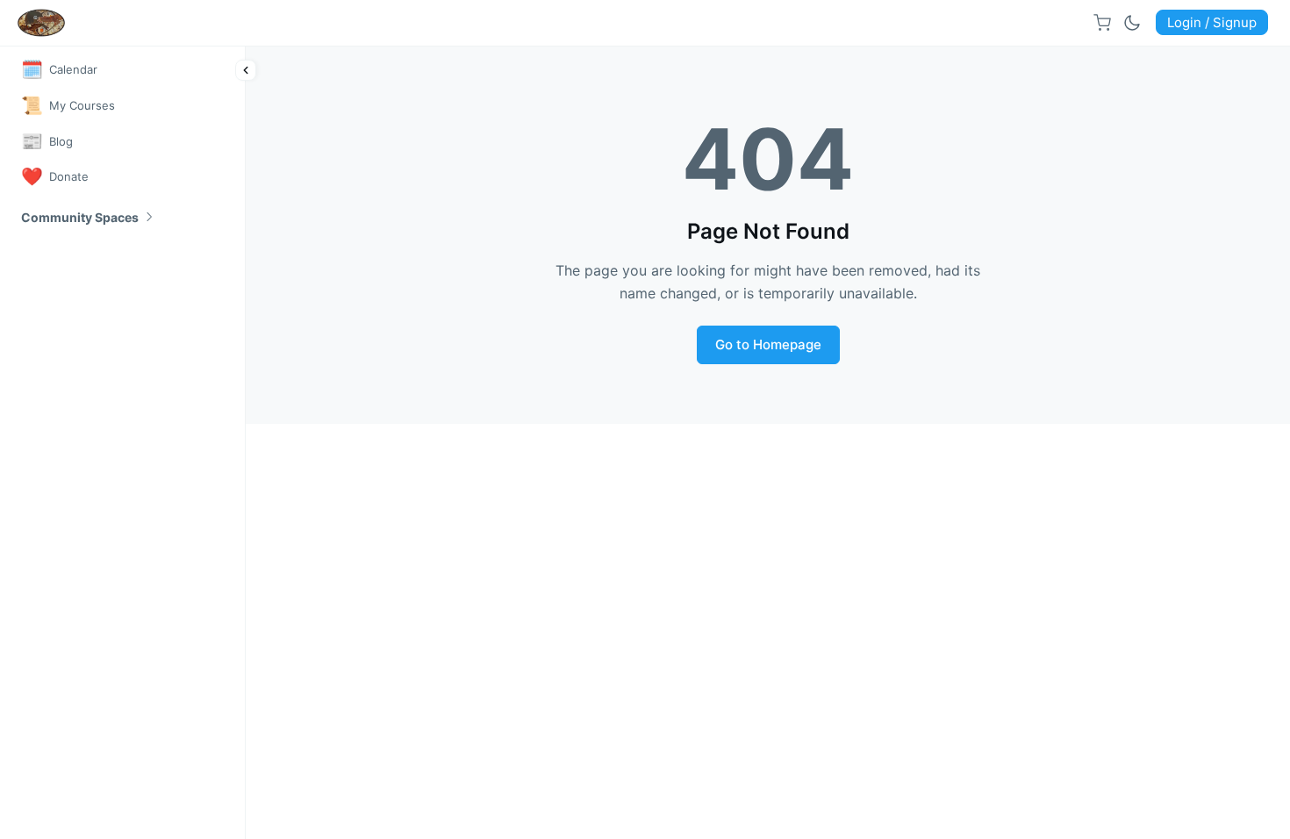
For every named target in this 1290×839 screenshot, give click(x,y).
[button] (88, 217)
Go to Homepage (768, 344)
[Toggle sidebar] (245, 70)
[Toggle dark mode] (1132, 23)
